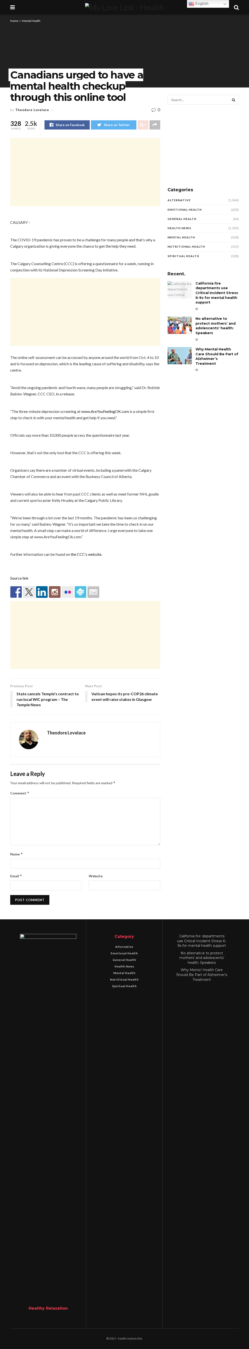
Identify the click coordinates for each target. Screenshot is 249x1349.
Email (16, 876)
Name (16, 854)
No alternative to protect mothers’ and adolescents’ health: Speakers (216, 325)
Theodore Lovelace (32, 110)
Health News (179, 228)
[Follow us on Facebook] (16, 592)
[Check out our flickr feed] (67, 592)
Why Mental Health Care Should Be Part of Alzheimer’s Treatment (217, 356)
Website (96, 876)
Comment (19, 793)
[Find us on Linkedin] (42, 592)
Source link (19, 578)
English (201, 3)
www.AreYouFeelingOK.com (105, 411)
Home (14, 21)
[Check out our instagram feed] (55, 592)
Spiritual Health (183, 256)
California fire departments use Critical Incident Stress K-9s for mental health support (217, 293)
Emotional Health (185, 209)
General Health (182, 219)
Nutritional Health (186, 246)
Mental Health (31, 21)
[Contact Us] (93, 592)
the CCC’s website (86, 554)
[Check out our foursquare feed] (80, 592)
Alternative (179, 200)
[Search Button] (234, 99)
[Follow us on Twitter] (29, 592)
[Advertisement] (85, 172)
